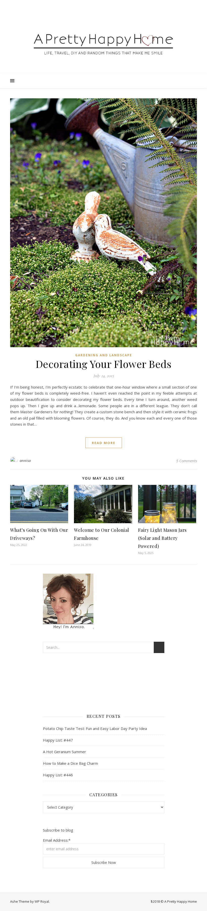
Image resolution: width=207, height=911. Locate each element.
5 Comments (186, 460)
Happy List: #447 (58, 740)
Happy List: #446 (58, 774)
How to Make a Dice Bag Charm (70, 763)
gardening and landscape (103, 355)
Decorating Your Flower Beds (104, 363)
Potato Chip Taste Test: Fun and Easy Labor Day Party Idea (95, 728)
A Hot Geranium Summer (64, 751)
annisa (25, 460)
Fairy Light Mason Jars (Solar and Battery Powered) (162, 538)
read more (103, 442)
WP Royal (42, 901)
